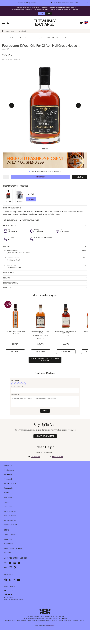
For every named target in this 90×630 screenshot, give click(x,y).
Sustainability (8, 488)
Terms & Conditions (10, 535)
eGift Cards (8, 507)
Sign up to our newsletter (45, 436)
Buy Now (31, 199)
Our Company (9, 470)
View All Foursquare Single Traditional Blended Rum (45, 360)
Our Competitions (10, 520)
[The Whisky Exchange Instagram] (14, 580)
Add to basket (15, 351)
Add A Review (15, 380)
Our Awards (8, 479)
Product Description (12, 208)
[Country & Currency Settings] (86, 22)
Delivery (6, 246)
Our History (8, 475)
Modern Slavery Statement (13, 548)
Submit (45, 411)
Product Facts (9, 226)
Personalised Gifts (10, 511)
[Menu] (3, 22)
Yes (41, 13)
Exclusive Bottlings (10, 516)
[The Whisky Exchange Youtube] (18, 580)
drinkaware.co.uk (50, 625)
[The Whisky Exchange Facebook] (5, 580)
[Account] (7, 22)
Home (4, 38)
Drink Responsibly (10, 283)
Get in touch (35, 457)
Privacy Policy (9, 539)
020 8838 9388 (57, 457)
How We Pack (8, 273)
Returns (6, 278)
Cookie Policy (8, 544)
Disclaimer (7, 288)
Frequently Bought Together (15, 186)
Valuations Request (10, 525)
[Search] (4, 31)
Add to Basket (40, 177)
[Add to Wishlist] (79, 46)
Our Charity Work (10, 484)
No (49, 13)
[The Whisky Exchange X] (10, 580)
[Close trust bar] (87, 3)
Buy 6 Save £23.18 (79, 176)
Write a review (15, 395)
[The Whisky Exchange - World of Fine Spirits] (45, 22)
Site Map (7, 502)
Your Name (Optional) (17, 387)
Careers (6, 493)
